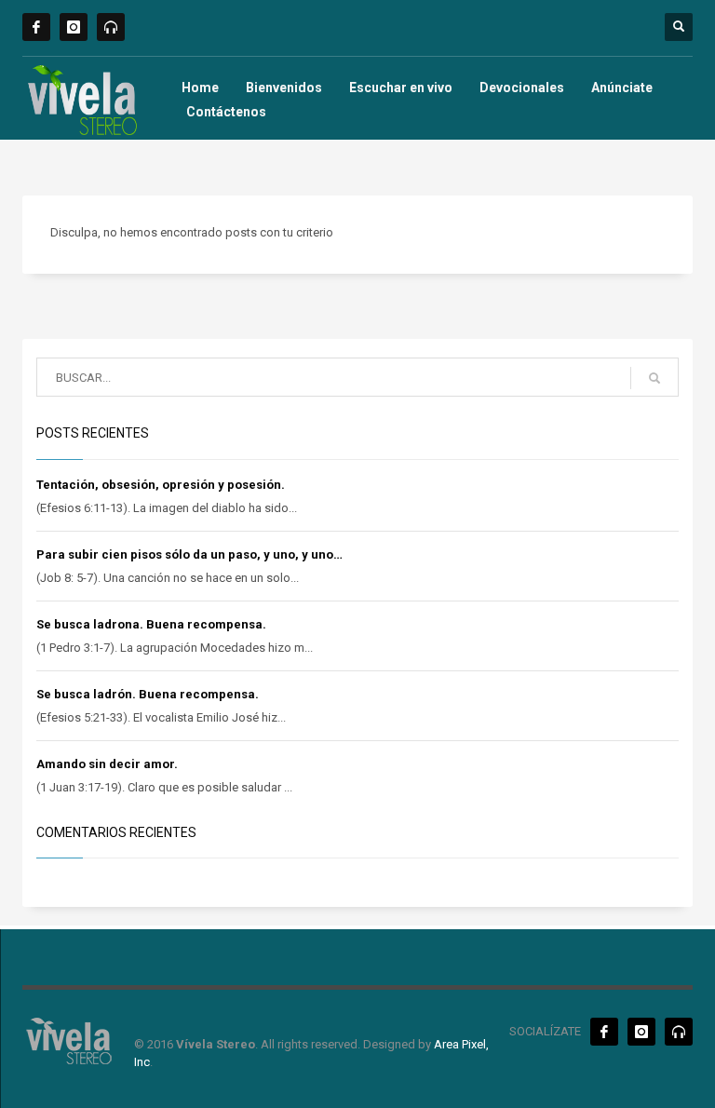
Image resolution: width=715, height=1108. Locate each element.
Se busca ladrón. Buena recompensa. (147, 694)
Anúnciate (622, 87)
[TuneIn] (111, 27)
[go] (654, 378)
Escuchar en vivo (400, 87)
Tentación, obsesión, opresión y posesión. (160, 485)
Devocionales (521, 87)
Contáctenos (226, 111)
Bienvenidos (284, 87)
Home (200, 87)
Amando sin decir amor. (107, 764)
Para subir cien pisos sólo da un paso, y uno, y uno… (189, 554)
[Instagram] (74, 27)
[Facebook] (36, 27)
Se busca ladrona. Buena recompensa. (151, 624)
